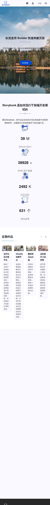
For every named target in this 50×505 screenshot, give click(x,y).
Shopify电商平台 (19, 256)
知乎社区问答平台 (6, 256)
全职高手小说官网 (43, 256)
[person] (32, 3)
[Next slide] (45, 236)
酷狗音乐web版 (31, 256)
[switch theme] (27, 3)
